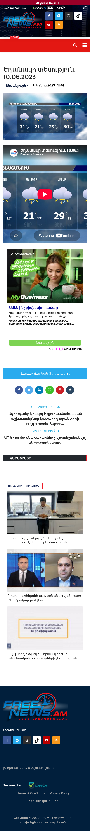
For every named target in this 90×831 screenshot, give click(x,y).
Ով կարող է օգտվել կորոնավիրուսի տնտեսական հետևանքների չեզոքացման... (44, 656)
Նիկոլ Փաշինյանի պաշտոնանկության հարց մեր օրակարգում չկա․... (44, 598)
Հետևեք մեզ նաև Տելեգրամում (45, 373)
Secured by (12, 785)
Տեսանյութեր (17, 86)
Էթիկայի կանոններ (43, 801)
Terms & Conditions (31, 793)
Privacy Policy (59, 793)
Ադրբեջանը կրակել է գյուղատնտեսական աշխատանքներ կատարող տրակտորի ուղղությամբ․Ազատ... (45, 419)
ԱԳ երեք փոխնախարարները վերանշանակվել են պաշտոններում (45, 440)
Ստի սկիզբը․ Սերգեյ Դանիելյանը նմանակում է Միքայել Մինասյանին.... (39, 540)
